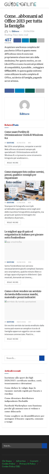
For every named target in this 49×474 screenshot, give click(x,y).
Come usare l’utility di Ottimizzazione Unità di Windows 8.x (24, 135)
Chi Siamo (7, 461)
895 (29, 143)
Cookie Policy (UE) (11, 466)
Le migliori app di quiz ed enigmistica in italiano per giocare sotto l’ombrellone (24, 234)
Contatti (34, 461)
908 (29, 262)
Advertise (21, 461)
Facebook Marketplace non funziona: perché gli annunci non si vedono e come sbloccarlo (23, 409)
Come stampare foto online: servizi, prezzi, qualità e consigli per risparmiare (24, 174)
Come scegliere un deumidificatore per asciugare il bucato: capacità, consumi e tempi (24, 419)
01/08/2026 (20, 262)
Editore (15, 31)
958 (29, 202)
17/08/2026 (20, 202)
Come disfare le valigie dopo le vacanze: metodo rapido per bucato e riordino (23, 391)
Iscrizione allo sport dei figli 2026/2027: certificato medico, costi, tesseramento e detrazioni (23, 381)
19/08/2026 (20, 143)
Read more (12, 163)
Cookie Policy (8, 464)
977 (29, 322)
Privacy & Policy (27, 464)
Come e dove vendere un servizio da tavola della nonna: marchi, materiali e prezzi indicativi (23, 294)
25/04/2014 (29, 31)
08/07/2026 (21, 322)
